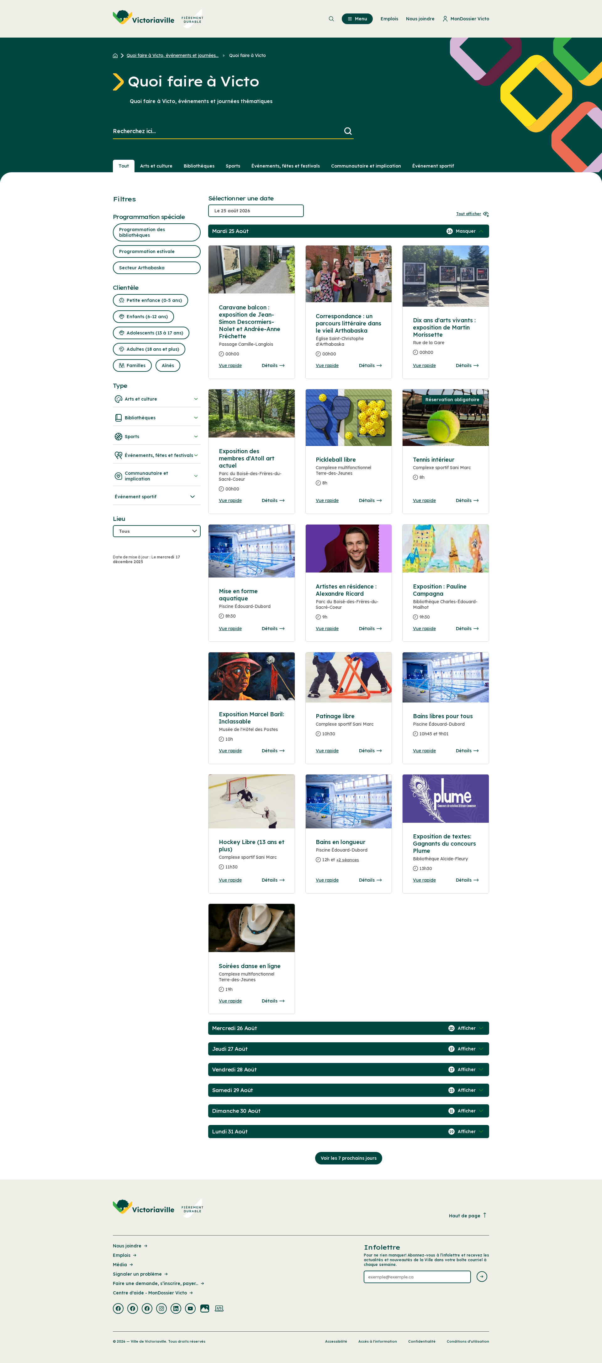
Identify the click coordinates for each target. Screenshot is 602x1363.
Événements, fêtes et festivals (285, 166)
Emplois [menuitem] (389, 19)
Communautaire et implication (366, 166)
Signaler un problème (137, 1274)
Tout (124, 166)
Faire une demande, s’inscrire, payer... (155, 1283)
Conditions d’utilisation (468, 1341)
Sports (233, 166)
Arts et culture (156, 166)
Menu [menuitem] (361, 19)
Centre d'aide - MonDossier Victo (150, 1293)
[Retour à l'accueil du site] (117, 55)
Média (120, 1264)
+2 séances (347, 859)
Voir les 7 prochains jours (349, 1158)
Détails (269, 365)
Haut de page (464, 1216)
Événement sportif (433, 166)
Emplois (121, 1255)
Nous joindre (127, 1246)
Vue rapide (230, 365)
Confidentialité (422, 1341)
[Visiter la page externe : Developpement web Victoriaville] (219, 1309)
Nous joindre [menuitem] (420, 19)
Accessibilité (336, 1341)
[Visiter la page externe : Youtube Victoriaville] (190, 1309)
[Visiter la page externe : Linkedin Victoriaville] (176, 1309)
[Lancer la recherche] (348, 131)
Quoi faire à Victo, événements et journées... (173, 55)
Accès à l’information (377, 1341)
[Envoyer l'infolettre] (482, 1277)
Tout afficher (468, 213)
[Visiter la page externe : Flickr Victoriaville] (204, 1309)
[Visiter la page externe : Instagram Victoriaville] (161, 1309)
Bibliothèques (199, 166)
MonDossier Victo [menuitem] (470, 19)
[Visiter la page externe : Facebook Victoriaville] (118, 1309)
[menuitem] (158, 18)
